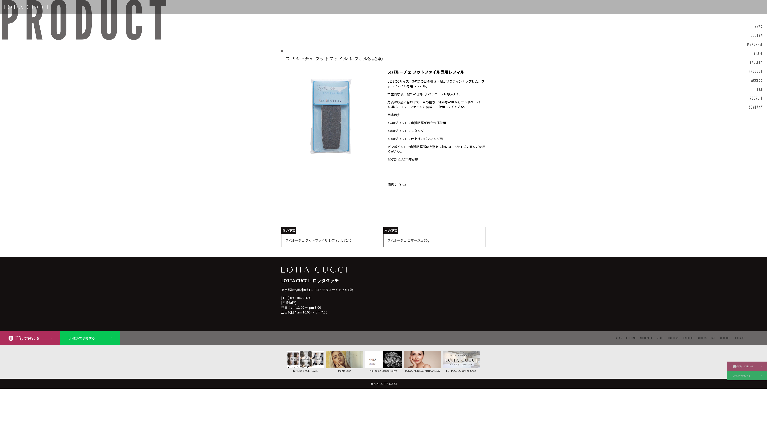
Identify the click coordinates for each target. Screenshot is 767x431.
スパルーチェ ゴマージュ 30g (408, 240)
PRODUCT (756, 71)
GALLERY (756, 62)
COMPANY (755, 107)
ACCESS (757, 80)
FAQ (760, 89)
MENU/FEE (755, 44)
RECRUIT (756, 98)
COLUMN (757, 35)
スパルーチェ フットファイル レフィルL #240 (318, 240)
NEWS (758, 26)
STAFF (758, 53)
